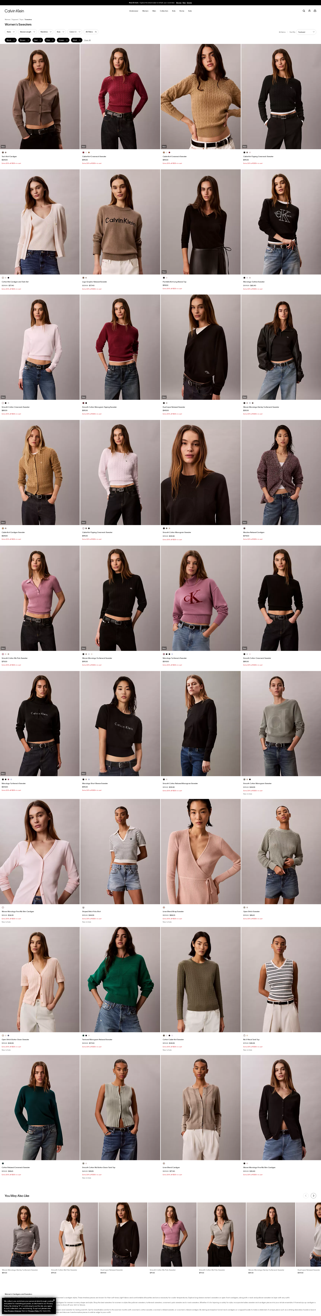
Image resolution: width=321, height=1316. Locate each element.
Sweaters (28, 19)
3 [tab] (38, 147)
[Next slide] (313, 1195)
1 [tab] (30, 147)
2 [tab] (34, 147)
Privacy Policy (33, 1311)
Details (177, 3)
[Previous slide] (306, 1195)
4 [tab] (41, 147)
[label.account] (309, 11)
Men (172, 3)
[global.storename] (14, 10)
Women (166, 3)
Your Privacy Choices (12, 1311)
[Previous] (4, 96)
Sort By (292, 32)
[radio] (3, 152)
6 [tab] (49, 147)
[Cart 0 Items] (315, 11)
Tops (21, 19)
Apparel (15, 19)
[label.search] (304, 11)
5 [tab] (45, 147)
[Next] (76, 96)
